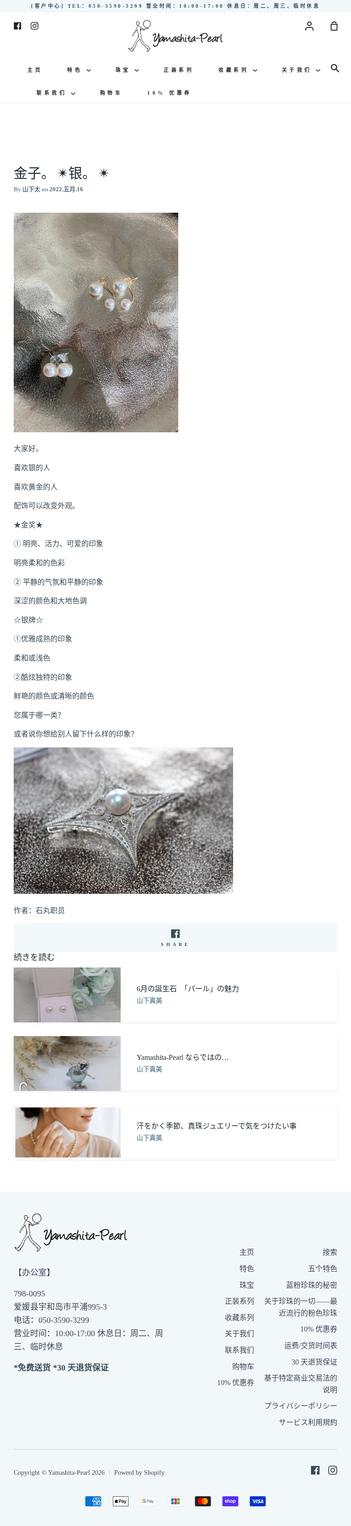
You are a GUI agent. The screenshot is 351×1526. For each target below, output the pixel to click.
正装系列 (179, 70)
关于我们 (299, 70)
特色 (76, 70)
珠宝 (125, 70)
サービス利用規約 (308, 1422)
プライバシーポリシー (300, 1406)
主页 (35, 70)
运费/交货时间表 (310, 1345)
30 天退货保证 (314, 1362)
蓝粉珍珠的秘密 (311, 1285)
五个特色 (322, 1269)
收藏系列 (235, 70)
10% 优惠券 (169, 93)
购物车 (111, 93)
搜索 (330, 1252)
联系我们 (54, 93)
